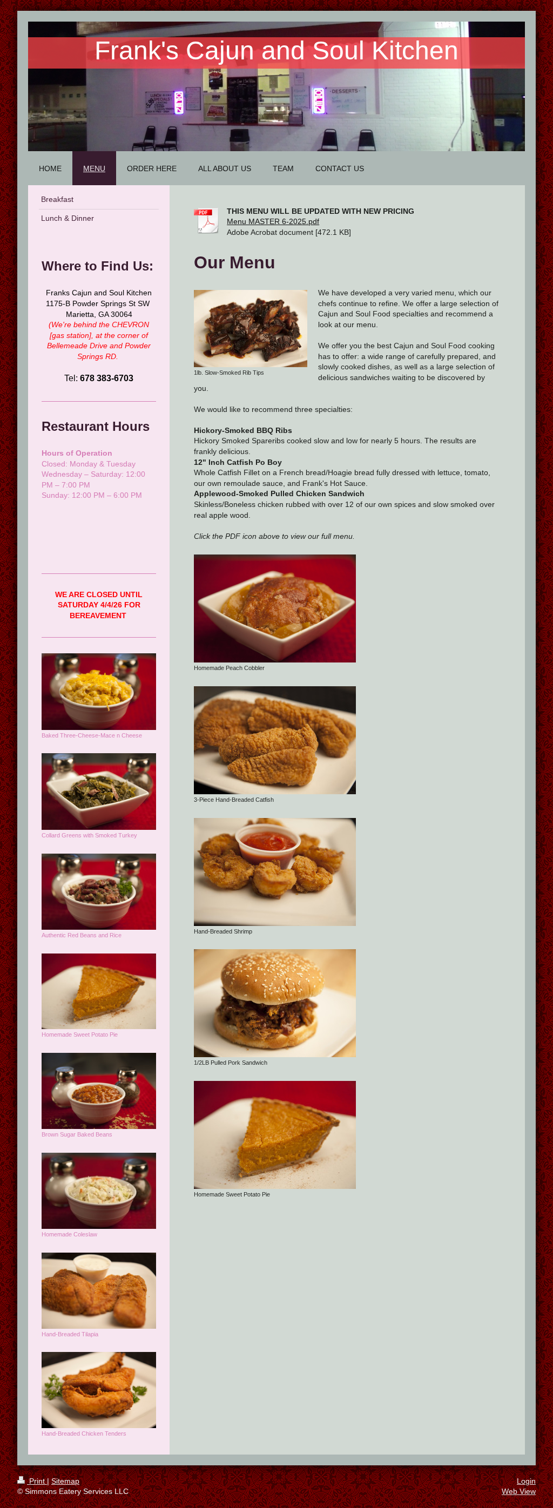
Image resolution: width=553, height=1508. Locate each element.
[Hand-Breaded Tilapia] (99, 1291)
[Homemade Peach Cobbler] (275, 608)
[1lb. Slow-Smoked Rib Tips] (250, 328)
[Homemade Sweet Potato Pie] (275, 1135)
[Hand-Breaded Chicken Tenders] (99, 1390)
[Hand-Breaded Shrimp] (275, 872)
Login (526, 1481)
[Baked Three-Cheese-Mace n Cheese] (99, 691)
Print (37, 1481)
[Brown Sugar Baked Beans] (99, 1091)
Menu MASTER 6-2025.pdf (273, 221)
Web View (519, 1491)
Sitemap (65, 1481)
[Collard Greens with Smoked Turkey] (99, 791)
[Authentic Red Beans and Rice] (99, 892)
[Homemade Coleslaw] (99, 1191)
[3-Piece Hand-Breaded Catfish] (275, 740)
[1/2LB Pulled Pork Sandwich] (275, 1003)
